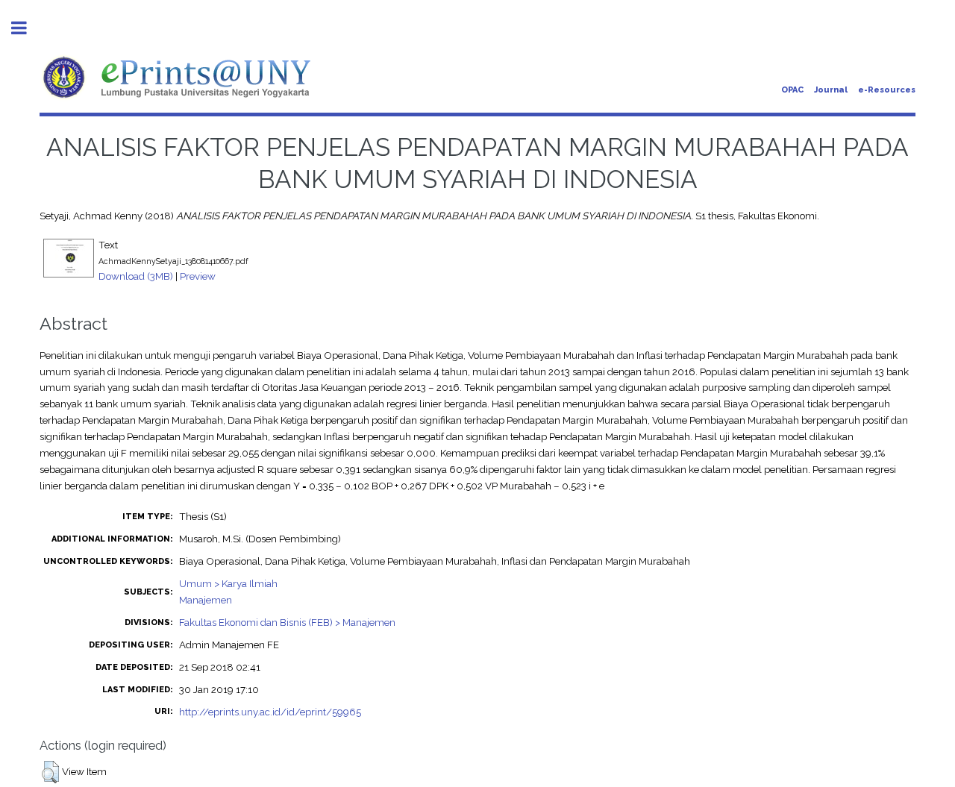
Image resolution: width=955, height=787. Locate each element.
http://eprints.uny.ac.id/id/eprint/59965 (270, 712)
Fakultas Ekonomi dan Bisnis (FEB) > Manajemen (287, 622)
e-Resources (886, 90)
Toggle (27, 28)
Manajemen (205, 600)
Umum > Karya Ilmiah (228, 583)
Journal (831, 90)
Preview (198, 276)
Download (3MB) (135, 276)
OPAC (792, 90)
